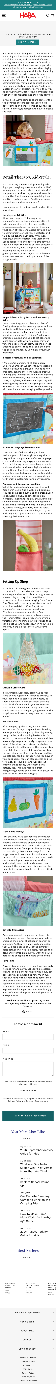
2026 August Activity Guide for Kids (34, 1233)
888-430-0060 (28, 1361)
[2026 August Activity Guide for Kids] (10, 1231)
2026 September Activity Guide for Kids (36, 1151)
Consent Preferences (28, 1380)
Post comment (28, 1090)
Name (5, 1031)
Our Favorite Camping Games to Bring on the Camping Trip (35, 1199)
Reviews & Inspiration (27, 1313)
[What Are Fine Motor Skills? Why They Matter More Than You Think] (10, 1164)
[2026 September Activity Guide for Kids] (10, 1150)
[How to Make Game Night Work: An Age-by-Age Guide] (10, 1214)
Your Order (27, 1322)
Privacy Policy (14, 1101)
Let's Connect (27, 1349)
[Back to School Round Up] (10, 1182)
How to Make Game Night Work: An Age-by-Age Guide (36, 1217)
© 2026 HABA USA (28, 1358)
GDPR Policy (28, 1369)
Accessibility (28, 1365)
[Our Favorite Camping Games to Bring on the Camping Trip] (10, 1196)
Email (6, 1045)
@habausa (23, 1003)
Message (8, 1059)
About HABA (27, 1331)
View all (28, 1139)
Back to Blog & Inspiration (30, 1116)
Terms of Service (34, 1101)
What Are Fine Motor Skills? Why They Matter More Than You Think (36, 1167)
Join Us (27, 1340)
